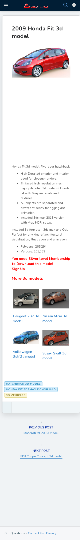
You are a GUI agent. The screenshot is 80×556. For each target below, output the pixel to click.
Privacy (51, 533)
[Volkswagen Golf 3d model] (26, 338)
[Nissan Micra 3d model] (55, 300)
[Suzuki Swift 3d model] (55, 339)
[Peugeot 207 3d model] (26, 300)
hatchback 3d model (23, 384)
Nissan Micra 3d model (54, 319)
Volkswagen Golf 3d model (24, 354)
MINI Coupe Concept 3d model (41, 456)
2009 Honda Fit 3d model (37, 32)
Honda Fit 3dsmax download (31, 389)
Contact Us (36, 533)
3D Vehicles (16, 395)
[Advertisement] (40, 124)
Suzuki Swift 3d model (54, 356)
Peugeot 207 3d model (26, 319)
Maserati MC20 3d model (41, 433)
